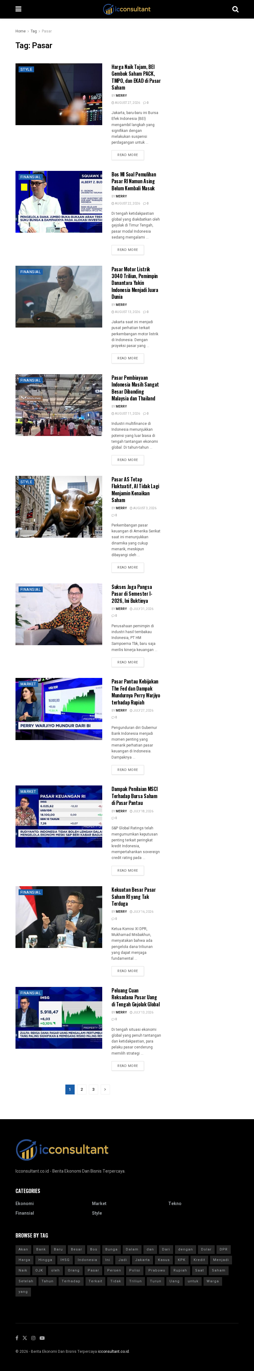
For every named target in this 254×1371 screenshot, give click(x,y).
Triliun (135, 1281)
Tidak (115, 1281)
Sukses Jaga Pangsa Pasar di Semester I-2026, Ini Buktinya (132, 593)
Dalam (132, 1249)
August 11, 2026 (127, 414)
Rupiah (180, 1270)
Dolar (206, 1249)
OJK (39, 1270)
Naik (23, 1270)
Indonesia (87, 1260)
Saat (199, 1270)
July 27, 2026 (143, 711)
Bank (41, 1249)
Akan (23, 1249)
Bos (93, 1249)
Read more (127, 155)
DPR (224, 1249)
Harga (24, 1260)
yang (23, 1291)
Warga (213, 1281)
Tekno (175, 1203)
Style (26, 69)
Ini (107, 1260)
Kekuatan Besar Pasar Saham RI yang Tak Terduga (134, 896)
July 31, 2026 (143, 609)
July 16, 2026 (143, 912)
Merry (121, 96)
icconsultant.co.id (113, 1351)
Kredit (199, 1260)
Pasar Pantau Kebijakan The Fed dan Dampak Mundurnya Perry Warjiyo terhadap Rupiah (136, 692)
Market (28, 684)
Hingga (45, 1260)
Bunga (111, 1249)
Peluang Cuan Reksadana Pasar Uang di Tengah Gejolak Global (136, 997)
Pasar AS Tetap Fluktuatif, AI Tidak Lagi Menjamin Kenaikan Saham (135, 490)
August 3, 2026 (144, 508)
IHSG (65, 1260)
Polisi (134, 1270)
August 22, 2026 (127, 203)
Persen (114, 1270)
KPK (182, 1260)
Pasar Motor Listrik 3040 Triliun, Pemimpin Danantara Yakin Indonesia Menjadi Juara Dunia (135, 283)
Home (20, 31)
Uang (174, 1281)
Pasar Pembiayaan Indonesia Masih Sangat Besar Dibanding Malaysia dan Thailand (135, 388)
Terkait (95, 1281)
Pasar (47, 31)
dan (150, 1249)
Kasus (164, 1260)
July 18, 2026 (143, 811)
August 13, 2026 (127, 312)
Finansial (30, 177)
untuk (193, 1281)
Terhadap (71, 1281)
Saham (219, 1270)
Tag (34, 31)
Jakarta (142, 1260)
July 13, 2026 (143, 1012)
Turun (155, 1281)
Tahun (48, 1281)
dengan (185, 1249)
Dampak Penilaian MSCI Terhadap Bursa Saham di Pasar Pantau (134, 795)
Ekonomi (24, 1203)
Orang (74, 1270)
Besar (76, 1249)
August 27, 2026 (127, 103)
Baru (58, 1249)
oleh (55, 1270)
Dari (166, 1249)
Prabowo (156, 1270)
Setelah (26, 1281)
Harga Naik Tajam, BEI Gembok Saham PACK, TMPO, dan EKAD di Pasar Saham (136, 77)
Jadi (122, 1260)
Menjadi (221, 1260)
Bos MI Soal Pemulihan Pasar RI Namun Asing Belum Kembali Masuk (134, 181)
